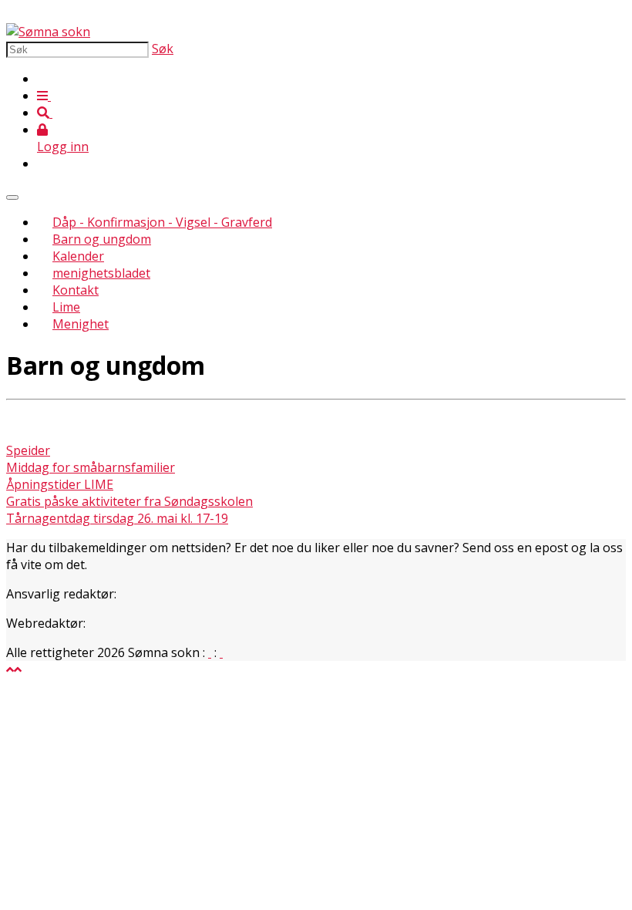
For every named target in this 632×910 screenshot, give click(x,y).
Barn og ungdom (101, 239)
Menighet (80, 323)
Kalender (78, 256)
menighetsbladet (101, 273)
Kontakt (75, 289)
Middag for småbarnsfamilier (90, 467)
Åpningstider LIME (59, 484)
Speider (28, 450)
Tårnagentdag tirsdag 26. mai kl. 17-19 (117, 518)
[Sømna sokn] (48, 31)
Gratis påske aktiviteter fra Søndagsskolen (129, 501)
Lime (66, 306)
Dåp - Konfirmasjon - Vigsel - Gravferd (162, 222)
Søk (162, 48)
